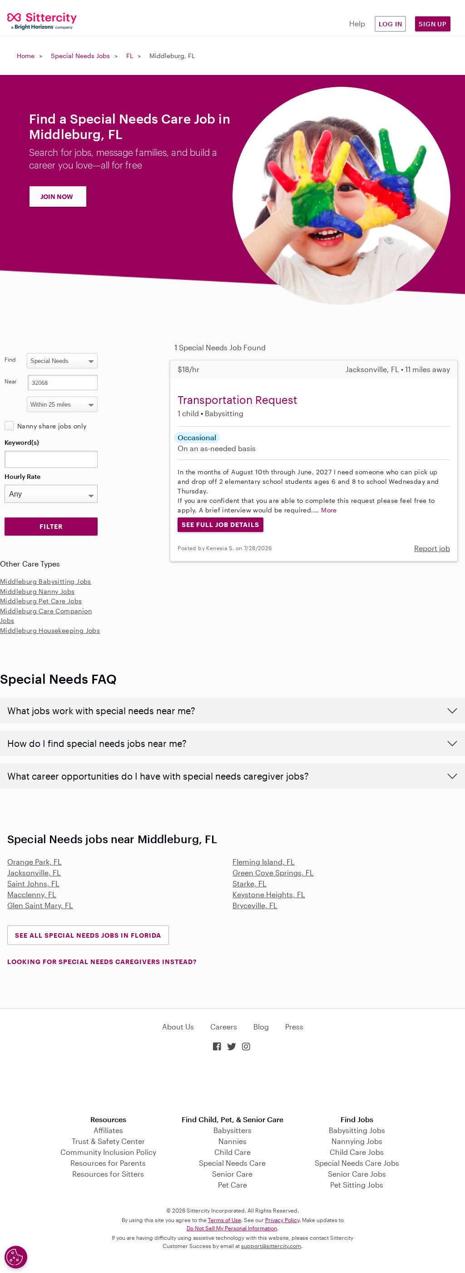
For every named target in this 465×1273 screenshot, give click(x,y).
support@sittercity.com (271, 1246)
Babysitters (232, 1130)
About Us (178, 1026)
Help (357, 23)
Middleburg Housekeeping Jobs (50, 630)
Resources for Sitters (108, 1173)
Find (10, 359)
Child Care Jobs (357, 1152)
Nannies (232, 1141)
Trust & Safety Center (108, 1141)
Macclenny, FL (31, 894)
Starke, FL (249, 883)
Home (26, 56)
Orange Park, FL (34, 861)
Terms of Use (224, 1220)
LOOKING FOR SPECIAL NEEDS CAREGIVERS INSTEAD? (102, 961)
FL (129, 56)
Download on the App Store (232, 1084)
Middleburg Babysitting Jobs (45, 581)
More (329, 510)
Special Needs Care (232, 1163)
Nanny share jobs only (51, 426)
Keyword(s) (22, 442)
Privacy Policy (282, 1220)
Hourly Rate (22, 476)
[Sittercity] (39, 20)
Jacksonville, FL (34, 872)
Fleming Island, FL (263, 861)
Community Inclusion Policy (108, 1152)
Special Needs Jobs (80, 56)
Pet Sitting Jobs (356, 1184)
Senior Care (232, 1173)
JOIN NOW (56, 196)
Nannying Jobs (356, 1141)
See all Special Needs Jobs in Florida (88, 935)
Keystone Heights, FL (268, 894)
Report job (432, 548)
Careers (223, 1026)
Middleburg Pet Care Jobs (41, 601)
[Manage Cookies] (16, 1257)
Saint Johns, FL (33, 883)
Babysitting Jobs (357, 1130)
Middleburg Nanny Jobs (37, 591)
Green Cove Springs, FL (273, 872)
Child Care (232, 1152)
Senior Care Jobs (357, 1173)
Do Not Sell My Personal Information (232, 1228)
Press (294, 1026)
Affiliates (108, 1130)
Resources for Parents (108, 1163)
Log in (390, 24)
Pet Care (232, 1184)
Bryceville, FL (254, 905)
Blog (261, 1026)
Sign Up (433, 24)
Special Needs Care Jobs (357, 1163)
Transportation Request (237, 399)
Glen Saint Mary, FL (40, 905)
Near (11, 381)
